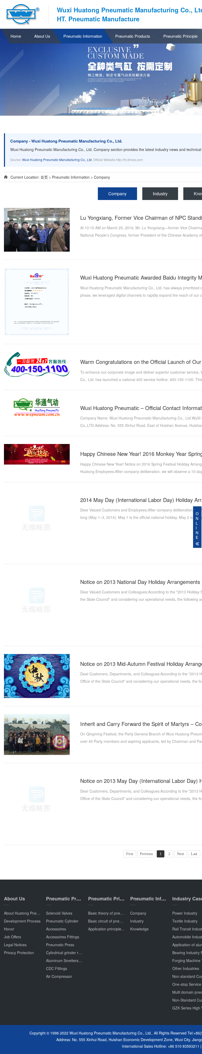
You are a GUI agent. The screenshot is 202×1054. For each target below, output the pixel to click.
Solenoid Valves (59, 913)
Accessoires (56, 928)
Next (180, 854)
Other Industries (185, 968)
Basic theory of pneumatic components (120, 913)
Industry (160, 194)
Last (194, 854)
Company (102, 177)
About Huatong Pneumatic (26, 913)
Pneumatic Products (132, 36)
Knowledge (139, 928)
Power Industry (184, 913)
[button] (162, 111)
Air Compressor (59, 976)
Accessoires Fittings (62, 936)
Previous (146, 854)
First (129, 854)
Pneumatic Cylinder (62, 921)
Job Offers (12, 936)
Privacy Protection (19, 952)
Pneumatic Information (82, 36)
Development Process (22, 921)
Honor (9, 928)
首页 (44, 177)
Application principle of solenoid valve (119, 928)
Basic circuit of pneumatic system (115, 921)
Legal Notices (15, 944)
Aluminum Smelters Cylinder (69, 960)
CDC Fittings (56, 968)
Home (16, 36)
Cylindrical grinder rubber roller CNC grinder (82, 952)
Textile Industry (185, 921)
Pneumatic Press (60, 944)
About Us (42, 36)
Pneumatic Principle (110, 898)
